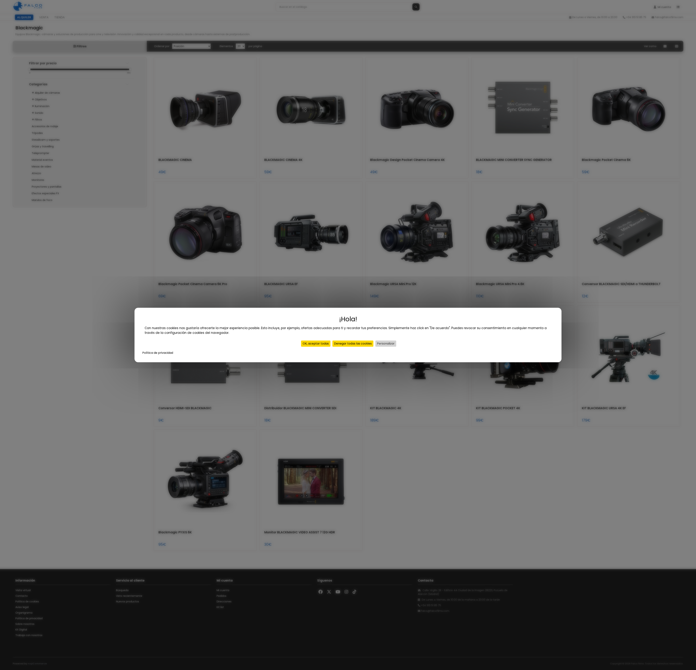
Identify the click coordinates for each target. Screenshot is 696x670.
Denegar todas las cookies (353, 343)
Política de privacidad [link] (157, 353)
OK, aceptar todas (316, 343)
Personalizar (386, 343)
